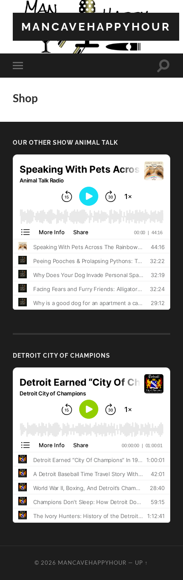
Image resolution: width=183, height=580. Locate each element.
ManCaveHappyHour (96, 26)
